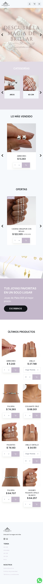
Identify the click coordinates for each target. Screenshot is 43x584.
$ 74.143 (11, 447)
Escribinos (15, 308)
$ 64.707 (11, 493)
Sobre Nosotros (9, 568)
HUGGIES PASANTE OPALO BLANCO (32, 492)
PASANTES (11, 445)
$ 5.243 (21, 158)
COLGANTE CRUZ (32, 406)
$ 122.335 (17, 234)
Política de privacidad (10, 571)
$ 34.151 (32, 447)
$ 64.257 (32, 498)
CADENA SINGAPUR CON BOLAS (21, 230)
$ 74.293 (11, 409)
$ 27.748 (32, 363)
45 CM (6, 556)
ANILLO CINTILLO (32, 445)
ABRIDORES (21, 156)
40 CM (6, 547)
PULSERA (11, 406)
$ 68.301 (32, 409)
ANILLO (32, 361)
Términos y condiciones (11, 574)
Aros (5, 559)
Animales (6, 550)
